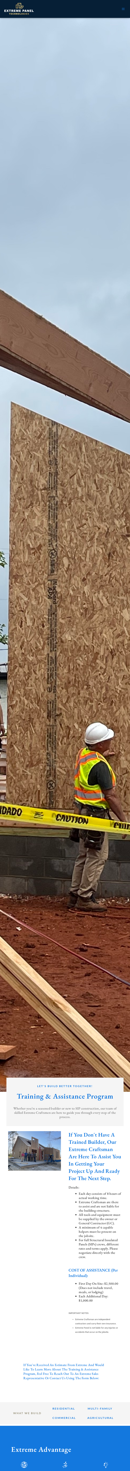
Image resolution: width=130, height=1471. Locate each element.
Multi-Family (100, 1408)
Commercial (64, 1417)
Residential (63, 1408)
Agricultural (100, 1417)
